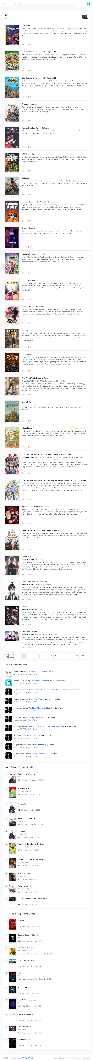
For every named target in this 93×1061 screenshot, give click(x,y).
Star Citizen (22, 987)
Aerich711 (18, 680)
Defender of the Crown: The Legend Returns (40, 530)
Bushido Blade (32, 735)
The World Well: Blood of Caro (35, 378)
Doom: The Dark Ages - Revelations (33, 898)
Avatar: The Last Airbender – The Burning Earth (47, 690)
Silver (16, 671)
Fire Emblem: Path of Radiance (30, 859)
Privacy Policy (85, 1058)
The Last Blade (35, 717)
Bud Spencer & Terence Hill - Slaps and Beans (41, 78)
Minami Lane (27, 428)
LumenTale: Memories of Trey (34, 254)
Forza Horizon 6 (24, 886)
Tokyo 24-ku (27, 556)
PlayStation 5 (22, 821)
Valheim (21, 973)
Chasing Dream (28, 228)
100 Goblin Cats (28, 154)
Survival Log (27, 330)
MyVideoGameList (15, 1058)
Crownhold (26, 402)
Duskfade (26, 25)
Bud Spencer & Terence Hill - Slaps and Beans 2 (42, 52)
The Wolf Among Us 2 (27, 1000)
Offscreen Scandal (29, 631)
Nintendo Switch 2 (24, 791)
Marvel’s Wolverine (26, 948)
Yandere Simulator (25, 1014)
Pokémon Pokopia (25, 788)
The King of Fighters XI (38, 708)
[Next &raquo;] (88, 656)
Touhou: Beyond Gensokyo (33, 306)
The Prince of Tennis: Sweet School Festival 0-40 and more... (47, 454)
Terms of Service (73, 1058)
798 (76, 656)
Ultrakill (21, 920)
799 (82, 656)
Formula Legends (29, 280)
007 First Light (24, 873)
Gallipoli (25, 178)
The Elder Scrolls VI (26, 960)
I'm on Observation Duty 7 (38, 671)
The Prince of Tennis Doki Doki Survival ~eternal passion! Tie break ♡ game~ (54, 480)
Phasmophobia (24, 1039)
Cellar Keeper (27, 354)
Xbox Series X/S (23, 889)
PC (19, 777)
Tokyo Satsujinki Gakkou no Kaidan (36, 582)
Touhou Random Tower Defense (35, 128)
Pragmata (22, 804)
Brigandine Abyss (29, 104)
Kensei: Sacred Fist (37, 754)
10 (65, 656)
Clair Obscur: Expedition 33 (41, 680)
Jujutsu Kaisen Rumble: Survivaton (36, 506)
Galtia (24, 607)
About (55, 1058)
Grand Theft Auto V (36, 699)
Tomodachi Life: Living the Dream (31, 844)
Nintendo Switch (23, 847)
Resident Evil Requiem (27, 774)
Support (62, 1058)
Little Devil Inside (25, 1027)
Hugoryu (17, 690)
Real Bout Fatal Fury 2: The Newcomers (45, 726)
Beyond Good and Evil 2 (28, 935)
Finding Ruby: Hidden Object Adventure (38, 202)
